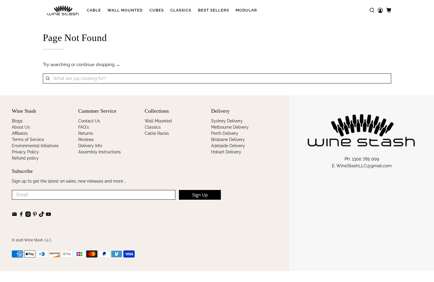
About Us (21, 127)
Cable (94, 10)
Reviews (86, 139)
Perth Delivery (224, 133)
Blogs (17, 121)
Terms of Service (28, 139)
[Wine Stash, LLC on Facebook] (21, 215)
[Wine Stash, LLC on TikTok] (41, 215)
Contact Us (89, 121)
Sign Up (200, 195)
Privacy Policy (25, 152)
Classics (180, 10)
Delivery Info (90, 145)
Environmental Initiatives (35, 145)
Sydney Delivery (227, 121)
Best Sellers (213, 10)
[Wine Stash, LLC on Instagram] (28, 215)
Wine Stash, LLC (37, 240)
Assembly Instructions (99, 152)
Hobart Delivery (226, 152)
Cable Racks (157, 133)
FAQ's (83, 127)
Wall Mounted (125, 10)
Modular (246, 10)
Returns (85, 133)
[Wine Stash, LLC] (63, 10)
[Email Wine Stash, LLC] (14, 215)
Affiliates (20, 133)
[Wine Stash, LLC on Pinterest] (34, 215)
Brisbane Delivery (228, 139)
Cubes (156, 10)
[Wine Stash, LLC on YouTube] (48, 215)
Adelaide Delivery (228, 145)
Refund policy (25, 158)
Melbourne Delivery (230, 127)
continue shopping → (98, 64)
